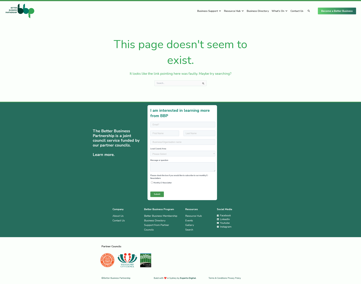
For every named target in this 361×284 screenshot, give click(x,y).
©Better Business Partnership (116, 278)
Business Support (207, 11)
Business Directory (258, 11)
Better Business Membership (160, 216)
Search (189, 229)
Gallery (189, 225)
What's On (278, 11)
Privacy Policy (234, 278)
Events (189, 220)
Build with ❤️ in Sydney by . (175, 278)
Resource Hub (232, 11)
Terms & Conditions (218, 278)
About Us (118, 216)
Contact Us (296, 11)
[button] (309, 11)
